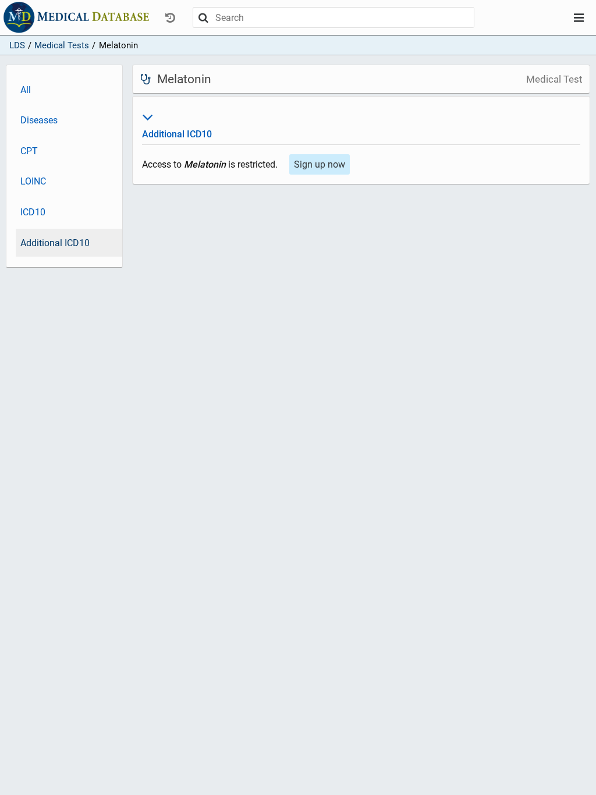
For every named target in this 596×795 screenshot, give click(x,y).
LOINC (33, 181)
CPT (29, 151)
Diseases (39, 120)
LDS (17, 45)
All (25, 89)
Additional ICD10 (55, 243)
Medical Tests (61, 45)
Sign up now (319, 164)
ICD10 (32, 212)
